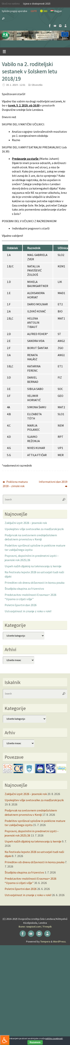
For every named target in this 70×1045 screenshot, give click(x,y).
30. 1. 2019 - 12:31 (15, 85)
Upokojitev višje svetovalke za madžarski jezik (34, 529)
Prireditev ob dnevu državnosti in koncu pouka (34, 582)
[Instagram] (60, 25)
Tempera (45, 941)
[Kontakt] (65, 25)
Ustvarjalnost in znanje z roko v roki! (28, 611)
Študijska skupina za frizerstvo (24, 588)
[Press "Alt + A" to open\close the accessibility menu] (5, 1040)
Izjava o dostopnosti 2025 (36, 3)
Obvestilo (37, 85)
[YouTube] (55, 25)
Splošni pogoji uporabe (14, 11)
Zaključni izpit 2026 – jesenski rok (26, 523)
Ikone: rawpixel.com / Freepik (35, 926)
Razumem (35, 1042)
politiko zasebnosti (54, 1038)
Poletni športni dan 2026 (21, 605)
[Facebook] (49, 25)
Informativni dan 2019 (53, 482)
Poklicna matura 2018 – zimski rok (15, 484)
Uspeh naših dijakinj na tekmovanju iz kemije (33, 566)
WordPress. (59, 941)
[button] (35, 35)
